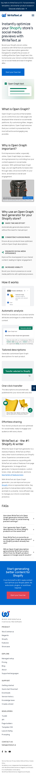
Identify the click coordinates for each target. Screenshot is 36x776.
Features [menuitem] (5, 643)
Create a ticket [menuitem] (7, 704)
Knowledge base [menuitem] (8, 700)
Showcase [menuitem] (6, 646)
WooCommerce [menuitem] (8, 632)
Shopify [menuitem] (5, 639)
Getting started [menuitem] (8, 685)
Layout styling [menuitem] (7, 731)
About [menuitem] (4, 670)
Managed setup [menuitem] (8, 658)
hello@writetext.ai (9, 745)
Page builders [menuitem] (7, 723)
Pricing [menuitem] (4, 662)
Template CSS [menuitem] (7, 727)
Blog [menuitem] (3, 666)
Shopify (5, 485)
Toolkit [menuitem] (4, 716)
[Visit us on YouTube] (10, 752)
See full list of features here (12, 475)
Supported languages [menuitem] (10, 673)
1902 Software (16, 622)
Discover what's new (16, 8)
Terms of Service (6, 761)
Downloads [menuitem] (6, 693)
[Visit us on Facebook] (2, 752)
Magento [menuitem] (5, 635)
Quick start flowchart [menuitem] (10, 689)
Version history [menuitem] (7, 696)
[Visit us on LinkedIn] (6, 752)
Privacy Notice (16, 761)
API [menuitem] (3, 720)
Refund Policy (25, 761)
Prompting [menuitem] (6, 734)
